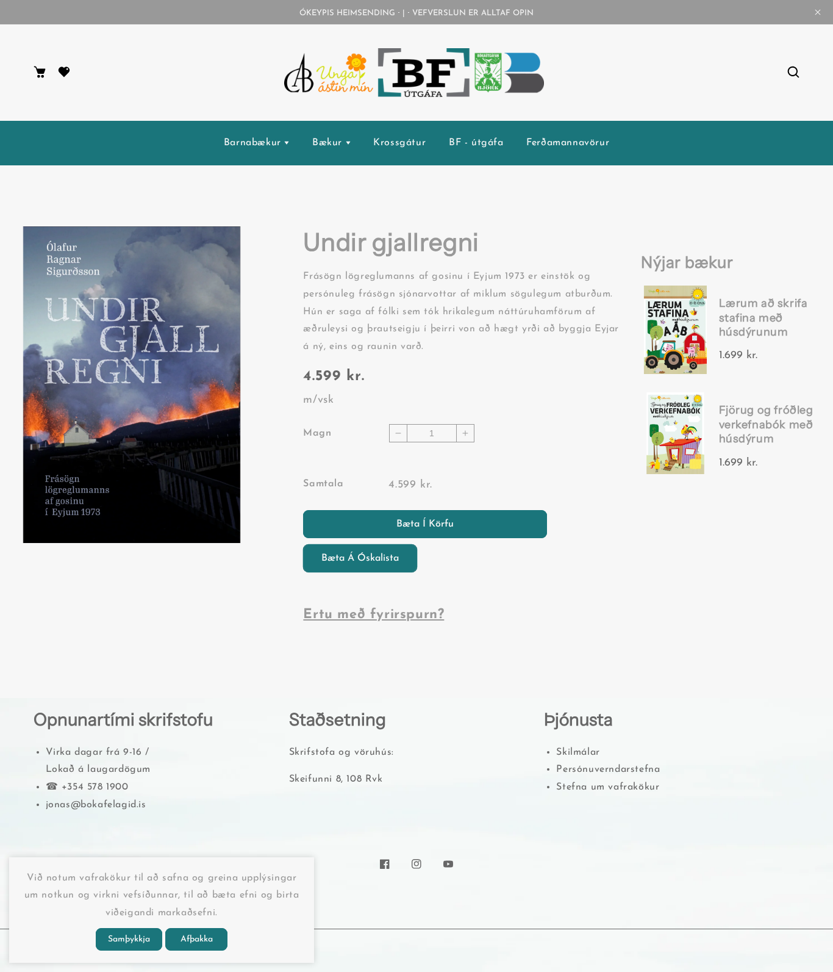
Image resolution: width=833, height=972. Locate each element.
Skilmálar (577, 752)
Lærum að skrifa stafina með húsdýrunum (763, 318)
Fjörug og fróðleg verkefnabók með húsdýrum (766, 424)
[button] (793, 73)
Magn (317, 433)
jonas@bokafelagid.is (96, 805)
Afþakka (197, 939)
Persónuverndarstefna (608, 769)
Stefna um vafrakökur (607, 787)
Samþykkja (129, 939)
